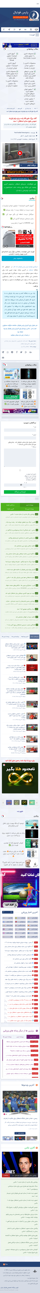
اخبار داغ (25, 341)
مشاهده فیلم (21, 1133)
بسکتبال (10, 929)
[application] (20, 153)
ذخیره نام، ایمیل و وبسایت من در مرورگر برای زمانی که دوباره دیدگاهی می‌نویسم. (30, 477)
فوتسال (23, 918)
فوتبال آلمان (34, 929)
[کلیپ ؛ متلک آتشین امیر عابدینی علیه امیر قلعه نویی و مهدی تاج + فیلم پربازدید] (20, 1103)
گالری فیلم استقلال (11, 108)
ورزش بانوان (9, 933)
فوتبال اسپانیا (34, 925)
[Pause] (4, 246)
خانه (38, 4)
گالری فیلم (20, 108)
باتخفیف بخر (18, 258)
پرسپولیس (22, 922)
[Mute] (7, 246)
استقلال (31, 270)
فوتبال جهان (9, 922)
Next (35, 1101)
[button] (20, 153)
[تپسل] (4, 44)
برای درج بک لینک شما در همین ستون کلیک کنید (20, 760)
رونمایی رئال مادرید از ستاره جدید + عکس (25, 1182)
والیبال (35, 933)
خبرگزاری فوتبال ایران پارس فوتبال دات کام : (25, 267)
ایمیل (34, 435)
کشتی (23, 933)
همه (11, 912)
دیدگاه (34, 447)
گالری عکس (34, 937)
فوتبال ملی (34, 918)
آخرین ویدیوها (27, 1085)
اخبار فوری (19, 341)
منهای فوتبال (22, 929)
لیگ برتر (23, 347)
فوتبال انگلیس (21, 925)
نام (35, 427)
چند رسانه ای (28, 108)
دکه (11, 937)
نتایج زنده (20, 811)
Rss (6, 1264)
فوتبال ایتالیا (9, 925)
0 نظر (22, 136)
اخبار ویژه (14, 341)
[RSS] (37, 1085)
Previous (5, 1101)
